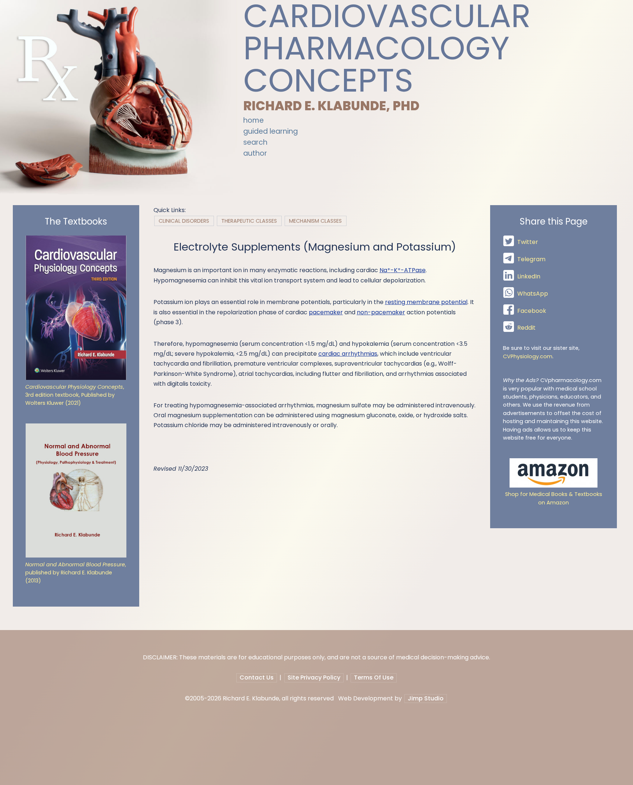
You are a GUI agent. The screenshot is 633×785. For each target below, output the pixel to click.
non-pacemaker (381, 312)
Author (255, 153)
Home (253, 120)
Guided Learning (270, 131)
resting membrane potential (426, 302)
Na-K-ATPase (403, 270)
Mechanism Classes (315, 221)
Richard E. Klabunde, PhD (331, 106)
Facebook (531, 311)
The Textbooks (76, 222)
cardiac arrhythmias (347, 353)
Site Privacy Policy (314, 677)
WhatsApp (532, 293)
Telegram (531, 259)
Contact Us (257, 677)
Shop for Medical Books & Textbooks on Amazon (553, 498)
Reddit (526, 328)
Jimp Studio (426, 698)
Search (255, 142)
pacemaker (326, 312)
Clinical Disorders (184, 221)
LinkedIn (528, 276)
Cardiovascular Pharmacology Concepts (387, 48)
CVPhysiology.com (527, 356)
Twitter (527, 242)
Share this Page (554, 222)
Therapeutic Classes (249, 221)
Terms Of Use (373, 677)
